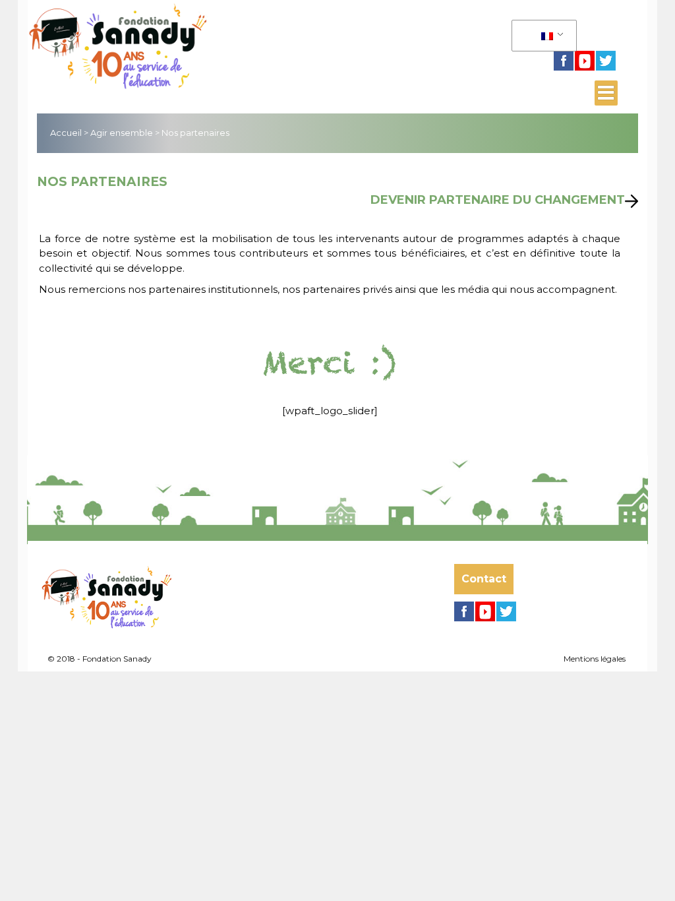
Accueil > (69, 132)
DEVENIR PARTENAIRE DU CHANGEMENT (497, 200)
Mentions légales (595, 659)
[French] (542, 36)
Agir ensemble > (125, 132)
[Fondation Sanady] (169, 44)
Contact (483, 579)
